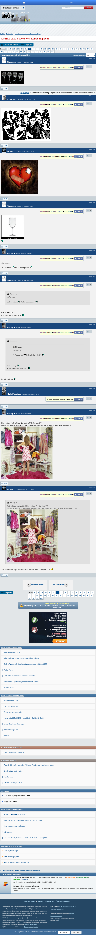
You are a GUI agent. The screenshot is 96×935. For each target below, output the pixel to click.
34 (37, 49)
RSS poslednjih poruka (12, 857)
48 (91, 49)
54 (21, 51)
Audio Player (8, 670)
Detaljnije (25, 879)
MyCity (2, 34)
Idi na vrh (92, 599)
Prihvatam (63, 932)
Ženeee (6, 736)
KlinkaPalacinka (14, 394)
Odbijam (76, 932)
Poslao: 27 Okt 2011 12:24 (25, 62)
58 (36, 51)
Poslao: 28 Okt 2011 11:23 (25, 206)
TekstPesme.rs (59, 909)
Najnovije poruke (29, 901)
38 (53, 49)
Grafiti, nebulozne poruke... (14, 712)
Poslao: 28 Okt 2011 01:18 (26, 151)
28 (14, 49)
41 (64, 49)
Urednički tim (49, 901)
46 (84, 49)
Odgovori (28, 45)
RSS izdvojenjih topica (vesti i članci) (17, 862)
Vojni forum (66, 906)
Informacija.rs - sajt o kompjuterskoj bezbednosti (21, 658)
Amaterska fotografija (11, 700)
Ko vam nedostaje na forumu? (15, 814)
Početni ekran (9, 688)
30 (22, 49)
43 (72, 49)
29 (18, 49)
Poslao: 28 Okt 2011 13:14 (24, 327)
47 (87, 49)
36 (45, 49)
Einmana (10, 62)
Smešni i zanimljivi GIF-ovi (13, 783)
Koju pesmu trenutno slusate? (15, 826)
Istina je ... (8, 832)
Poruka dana (8, 777)
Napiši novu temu (11, 45)
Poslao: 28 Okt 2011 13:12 (25, 280)
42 (68, 49)
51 (9, 51)
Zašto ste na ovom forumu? (14, 752)
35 (41, 49)
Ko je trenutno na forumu (11, 874)
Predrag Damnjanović (31, 927)
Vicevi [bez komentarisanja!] (14, 724)
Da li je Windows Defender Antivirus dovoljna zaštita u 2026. (25, 664)
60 (44, 51)
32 (29, 49)
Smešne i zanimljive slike (13, 771)
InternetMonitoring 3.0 (12, 652)
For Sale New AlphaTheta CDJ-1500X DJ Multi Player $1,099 (26, 838)
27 (10, 49)
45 (80, 49)
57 (33, 51)
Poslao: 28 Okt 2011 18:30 (24, 413)
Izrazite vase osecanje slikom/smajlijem (27, 34)
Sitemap (40, 901)
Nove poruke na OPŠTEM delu (12, 696)
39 (57, 49)
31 (25, 49)
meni (24, 2)
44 (76, 49)
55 (25, 51)
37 (49, 49)
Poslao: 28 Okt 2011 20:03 (26, 489)
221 (52, 51)
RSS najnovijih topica (11, 851)
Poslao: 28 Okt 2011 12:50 (24, 253)
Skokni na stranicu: (79, 55)
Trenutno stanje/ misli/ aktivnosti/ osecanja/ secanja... (23, 820)
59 (40, 51)
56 (29, 51)
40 (60, 49)
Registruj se (24, 93)
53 (17, 51)
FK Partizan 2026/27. (11, 706)
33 (33, 49)
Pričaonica (9, 34)
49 (1, 51)
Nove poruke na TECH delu (11, 648)
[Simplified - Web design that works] (59, 920)
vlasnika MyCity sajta (30, 924)
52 (13, 51)
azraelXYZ (11, 151)
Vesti (60, 906)
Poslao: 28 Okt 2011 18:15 (31, 394)
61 (48, 51)
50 (5, 51)
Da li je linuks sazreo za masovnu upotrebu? (20, 676)
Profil (5, 88)
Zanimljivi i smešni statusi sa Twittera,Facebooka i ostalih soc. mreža (29, 765)
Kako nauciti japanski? (12, 730)
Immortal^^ (12, 99)
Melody (10, 253)
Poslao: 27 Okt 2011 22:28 (27, 99)
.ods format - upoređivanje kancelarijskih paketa (21, 682)
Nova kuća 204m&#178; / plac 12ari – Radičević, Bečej (24, 718)
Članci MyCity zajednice (63, 901)
